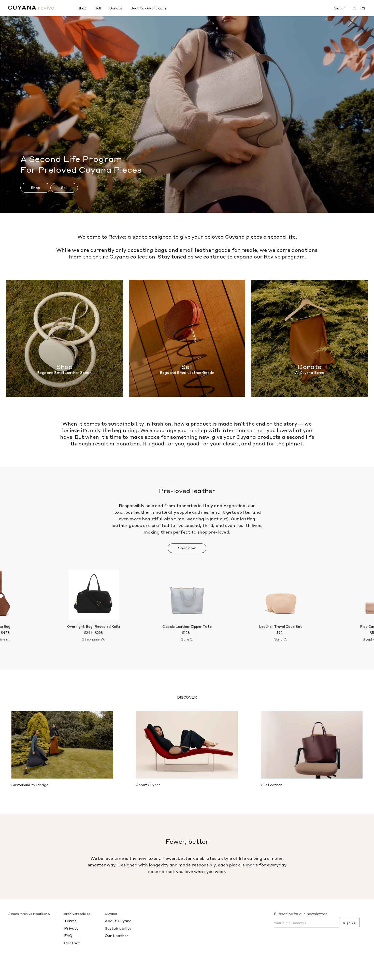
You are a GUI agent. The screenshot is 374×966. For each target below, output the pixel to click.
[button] (35, 188)
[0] (363, 8)
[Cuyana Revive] (41, 8)
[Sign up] (325, 8)
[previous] (19, 611)
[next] (354, 611)
